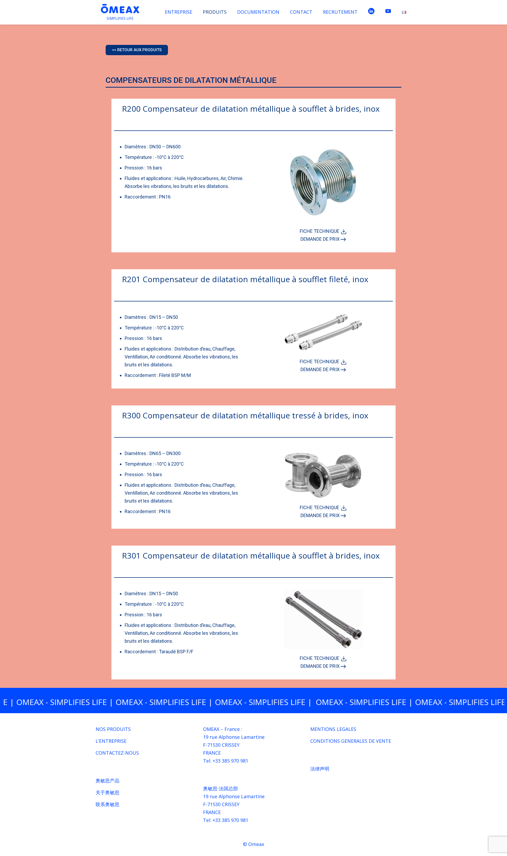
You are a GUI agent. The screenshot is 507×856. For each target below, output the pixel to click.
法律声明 (319, 768)
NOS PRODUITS (113, 729)
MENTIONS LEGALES (333, 729)
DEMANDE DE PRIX (321, 239)
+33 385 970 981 (230, 761)
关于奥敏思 (107, 792)
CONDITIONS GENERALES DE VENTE (350, 741)
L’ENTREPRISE (111, 741)
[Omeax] (120, 12)
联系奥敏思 (107, 804)
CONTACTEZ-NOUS (117, 753)
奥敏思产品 (107, 780)
